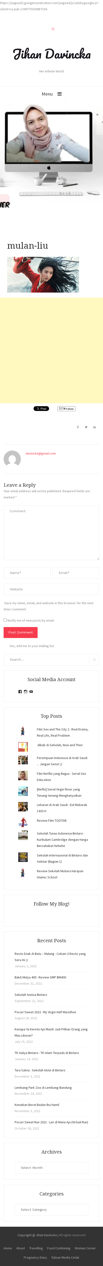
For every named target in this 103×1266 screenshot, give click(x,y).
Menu (47, 94)
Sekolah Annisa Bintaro (31, 995)
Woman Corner (85, 1248)
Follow (69, 408)
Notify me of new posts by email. (30, 620)
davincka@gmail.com (41, 453)
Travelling (36, 1248)
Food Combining (58, 1248)
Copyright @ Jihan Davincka (37, 1235)
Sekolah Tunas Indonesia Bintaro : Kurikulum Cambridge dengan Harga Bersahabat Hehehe (62, 839)
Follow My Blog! (51, 904)
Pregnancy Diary (35, 1257)
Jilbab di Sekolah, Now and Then (60, 745)
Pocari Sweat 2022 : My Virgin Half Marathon (45, 1012)
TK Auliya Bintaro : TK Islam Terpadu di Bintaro (47, 1053)
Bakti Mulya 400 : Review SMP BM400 (40, 977)
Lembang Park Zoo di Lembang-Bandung (43, 1087)
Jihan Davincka (51, 53)
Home (8, 1248)
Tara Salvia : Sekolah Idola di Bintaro (40, 1070)
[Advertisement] (51, 350)
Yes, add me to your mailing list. (32, 646)
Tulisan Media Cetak (65, 1257)
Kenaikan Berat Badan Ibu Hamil (37, 1105)
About (20, 1248)
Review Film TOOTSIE (52, 820)
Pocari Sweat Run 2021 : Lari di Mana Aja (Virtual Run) (51, 1122)
